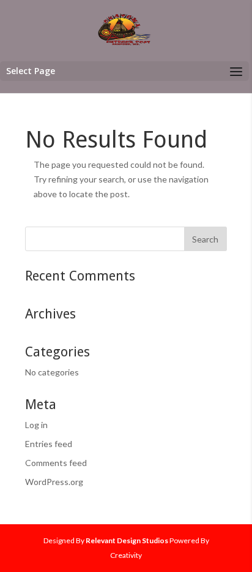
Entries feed (48, 443)
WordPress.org (54, 481)
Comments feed (56, 462)
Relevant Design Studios (127, 540)
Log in (36, 425)
